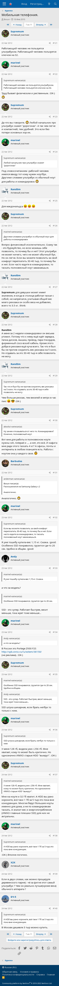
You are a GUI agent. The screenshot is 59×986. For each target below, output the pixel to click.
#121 (55, 43)
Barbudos (16, 461)
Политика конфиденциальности (18, 974)
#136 (55, 729)
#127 (55, 287)
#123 (55, 116)
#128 (55, 324)
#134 (55, 632)
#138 (55, 835)
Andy (14, 556)
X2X (13, 862)
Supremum (17, 31)
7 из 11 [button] (29, 24)
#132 (55, 517)
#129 (55, 375)
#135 (55, 674)
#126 (55, 225)
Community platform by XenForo (27, 983)
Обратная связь (10, 971)
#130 (55, 420)
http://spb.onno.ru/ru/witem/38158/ (22, 651)
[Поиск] (55, 4)
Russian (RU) (10, 967)
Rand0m (16, 189)
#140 (55, 908)
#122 (55, 74)
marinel (15, 62)
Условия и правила (29, 971)
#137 (55, 774)
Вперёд (40, 24)
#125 (55, 200)
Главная (51, 974)
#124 (55, 151)
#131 (55, 472)
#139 (55, 874)
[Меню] (4, 4)
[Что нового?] (49, 4)
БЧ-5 (13, 896)
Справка (41, 974)
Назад (18, 24)
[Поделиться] (50, 43)
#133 (55, 568)
